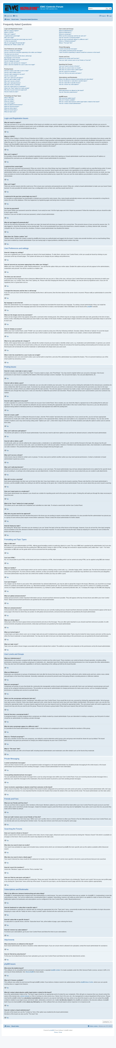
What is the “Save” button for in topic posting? (16, 88)
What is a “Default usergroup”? (67, 41)
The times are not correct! (11, 54)
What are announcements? (11, 106)
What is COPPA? (9, 32)
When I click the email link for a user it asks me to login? (19, 64)
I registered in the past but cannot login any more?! (18, 39)
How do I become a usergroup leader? (69, 37)
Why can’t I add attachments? (12, 83)
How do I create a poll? (10, 76)
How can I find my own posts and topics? (70, 73)
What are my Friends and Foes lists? (69, 58)
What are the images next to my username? (16, 59)
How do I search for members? (67, 71)
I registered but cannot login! (12, 36)
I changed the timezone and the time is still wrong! (17, 56)
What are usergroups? (65, 34)
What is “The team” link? (65, 43)
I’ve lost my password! (10, 41)
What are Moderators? (65, 32)
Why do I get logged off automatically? (14, 43)
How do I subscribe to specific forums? (69, 82)
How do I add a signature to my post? (14, 74)
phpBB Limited (55, 970)
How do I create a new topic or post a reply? (16, 70)
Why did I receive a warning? (12, 84)
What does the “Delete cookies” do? (14, 44)
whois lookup (25, 996)
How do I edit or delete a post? (12, 72)
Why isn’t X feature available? (67, 100)
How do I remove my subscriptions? (69, 84)
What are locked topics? (11, 110)
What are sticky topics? (10, 108)
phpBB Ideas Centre (87, 982)
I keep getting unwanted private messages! (71, 50)
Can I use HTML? (9, 99)
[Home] (22, 8)
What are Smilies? (9, 101)
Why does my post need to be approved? (15, 90)
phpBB (89, 306)
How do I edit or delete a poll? (12, 79)
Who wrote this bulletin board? (67, 98)
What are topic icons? (10, 111)
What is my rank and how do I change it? (15, 63)
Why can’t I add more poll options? (13, 77)
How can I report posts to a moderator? (15, 86)
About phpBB (30, 972)
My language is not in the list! (12, 57)
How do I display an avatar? (12, 61)
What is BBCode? (9, 97)
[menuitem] (15, 16)
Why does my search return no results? (70, 68)
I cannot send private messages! (68, 48)
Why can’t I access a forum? (12, 81)
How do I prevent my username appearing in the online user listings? (23, 52)
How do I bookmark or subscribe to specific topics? (73, 81)
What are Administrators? (66, 30)
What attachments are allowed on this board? (71, 90)
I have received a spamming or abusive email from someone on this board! (79, 52)
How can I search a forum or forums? (69, 66)
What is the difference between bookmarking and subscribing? (76, 79)
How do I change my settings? (12, 50)
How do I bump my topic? (11, 91)
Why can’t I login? (9, 37)
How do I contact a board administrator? (70, 103)
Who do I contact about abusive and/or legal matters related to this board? (79, 101)
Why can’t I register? (10, 34)
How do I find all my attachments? (68, 92)
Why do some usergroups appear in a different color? (73, 39)
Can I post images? (9, 103)
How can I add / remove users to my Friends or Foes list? (75, 60)
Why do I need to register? (11, 30)
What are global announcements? (13, 104)
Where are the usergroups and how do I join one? (72, 36)
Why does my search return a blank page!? (71, 69)
